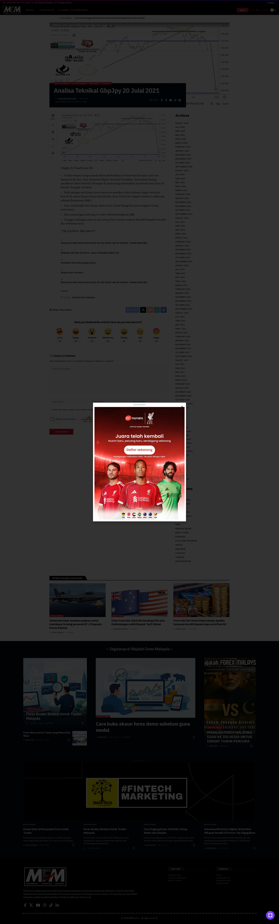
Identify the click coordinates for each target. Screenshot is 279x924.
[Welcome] (270, 915)
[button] (182, 407)
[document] (139, 462)
